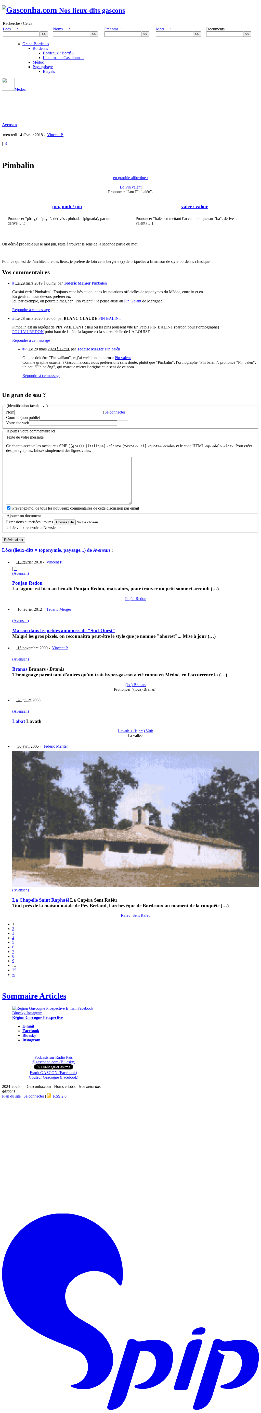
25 (14, 970)
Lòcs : (10, 29)
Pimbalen (99, 283)
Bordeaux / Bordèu (58, 53)
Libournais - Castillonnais (63, 57)
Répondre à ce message (31, 310)
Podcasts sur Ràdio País (53, 1057)
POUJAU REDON (28, 331)
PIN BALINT (109, 318)
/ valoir (194, 206)
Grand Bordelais (35, 44)
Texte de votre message (25, 437)
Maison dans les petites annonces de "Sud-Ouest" (63, 630)
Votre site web (17, 423)
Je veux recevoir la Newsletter (36, 527)
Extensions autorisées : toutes (29, 522)
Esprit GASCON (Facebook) (53, 1072)
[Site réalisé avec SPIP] (130, 1409)
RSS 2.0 (59, 1096)
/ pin (67, 206)
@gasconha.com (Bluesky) (53, 1062)
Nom (10, 412)
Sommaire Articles (34, 995)
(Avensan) (20, 573)
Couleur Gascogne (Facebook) (53, 1077)
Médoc (38, 62)
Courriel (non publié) (23, 417)
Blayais (49, 71)
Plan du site (11, 1096)
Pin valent (123, 358)
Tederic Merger (58, 609)
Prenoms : (113, 29)
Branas (19, 669)
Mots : (163, 29)
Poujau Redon (27, 583)
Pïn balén (112, 349)
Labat (18, 721)
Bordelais (40, 48)
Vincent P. (55, 135)
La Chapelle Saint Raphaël (40, 900)
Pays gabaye (43, 67)
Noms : (61, 29)
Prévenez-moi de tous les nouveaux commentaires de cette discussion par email (75, 508)
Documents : (216, 29)
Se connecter (115, 412)
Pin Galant (132, 301)
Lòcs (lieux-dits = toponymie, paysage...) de (56, 550)
